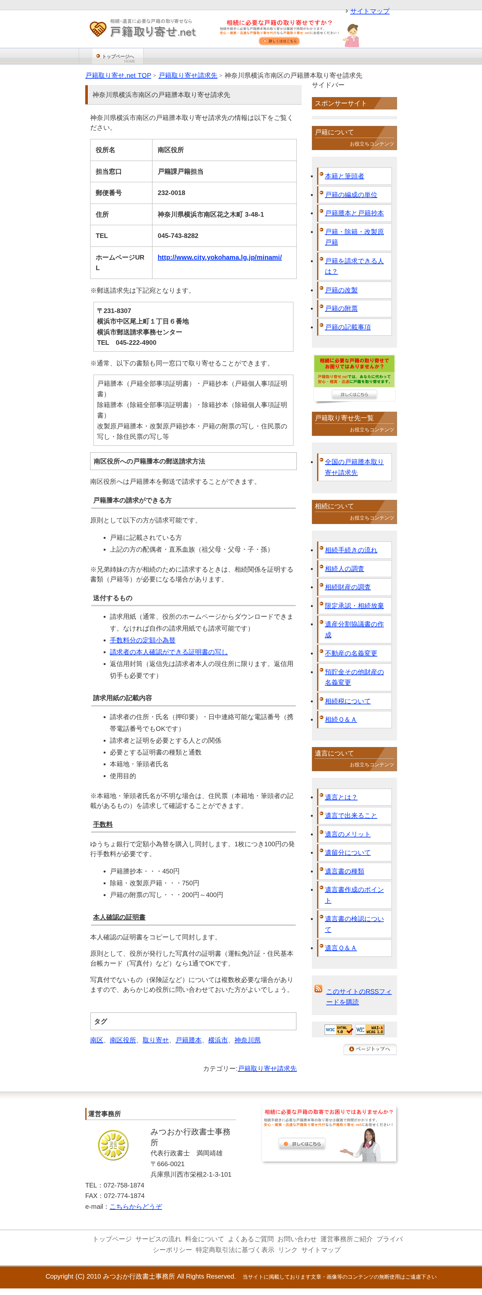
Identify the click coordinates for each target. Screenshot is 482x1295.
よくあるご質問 (251, 1239)
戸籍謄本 (188, 1040)
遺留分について (348, 852)
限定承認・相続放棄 (354, 605)
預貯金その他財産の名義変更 (354, 677)
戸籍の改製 (341, 290)
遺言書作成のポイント (354, 895)
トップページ (112, 1239)
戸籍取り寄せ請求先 (267, 1068)
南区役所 (123, 1040)
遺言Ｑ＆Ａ (341, 948)
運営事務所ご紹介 (346, 1239)
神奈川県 (247, 1040)
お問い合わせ (297, 1239)
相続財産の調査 (348, 587)
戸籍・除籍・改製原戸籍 (354, 237)
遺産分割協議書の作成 (354, 629)
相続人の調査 (344, 568)
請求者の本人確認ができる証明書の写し (169, 652)
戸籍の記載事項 (348, 327)
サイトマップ (370, 11)
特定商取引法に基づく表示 (235, 1249)
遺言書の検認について (354, 924)
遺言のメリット (348, 834)
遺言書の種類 (344, 871)
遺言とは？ (341, 797)
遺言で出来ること (351, 815)
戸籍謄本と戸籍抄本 (354, 213)
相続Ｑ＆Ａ (341, 719)
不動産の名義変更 (351, 653)
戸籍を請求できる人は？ (354, 266)
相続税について (348, 701)
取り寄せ (156, 1040)
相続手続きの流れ (351, 550)
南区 (96, 1040)
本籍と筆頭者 (344, 176)
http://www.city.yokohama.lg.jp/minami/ (220, 257)
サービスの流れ (158, 1239)
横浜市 (218, 1040)
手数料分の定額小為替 (142, 640)
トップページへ (118, 58)
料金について (204, 1239)
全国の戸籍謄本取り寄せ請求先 (354, 467)
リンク (288, 1249)
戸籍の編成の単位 (351, 194)
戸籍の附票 (341, 308)
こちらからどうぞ (136, 1206)
